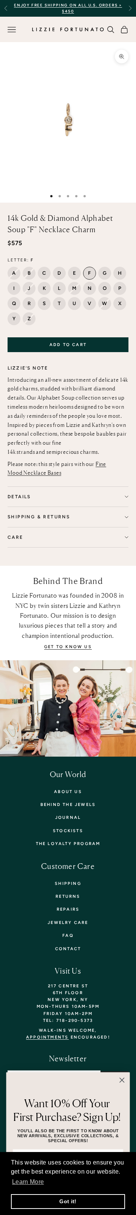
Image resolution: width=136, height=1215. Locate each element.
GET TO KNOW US (68, 646)
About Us (68, 791)
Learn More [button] (28, 1182)
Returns (68, 896)
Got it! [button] (67, 1201)
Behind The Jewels (68, 804)
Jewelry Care (68, 922)
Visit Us (68, 971)
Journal (68, 817)
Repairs (68, 909)
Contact (68, 948)
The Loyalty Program (68, 843)
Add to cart (68, 344)
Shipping (68, 883)
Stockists (68, 830)
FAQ (68, 935)
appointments (47, 1037)
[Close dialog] (121, 1080)
